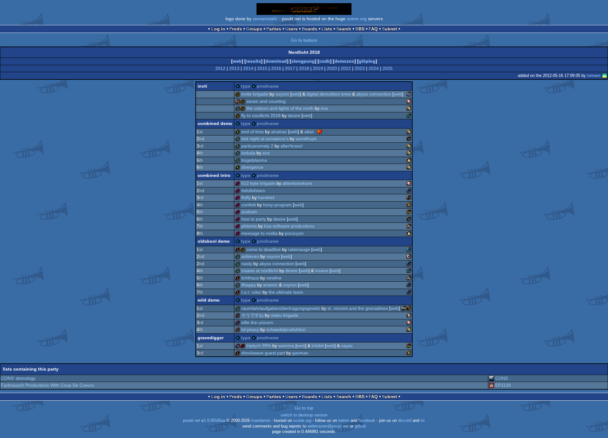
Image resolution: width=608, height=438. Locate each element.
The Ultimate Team (286, 292)
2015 (262, 68)
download (276, 61)
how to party (253, 219)
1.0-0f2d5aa (214, 420)
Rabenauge (299, 249)
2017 (290, 68)
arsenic (270, 284)
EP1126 (503, 385)
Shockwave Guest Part (263, 352)
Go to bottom (304, 40)
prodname (268, 86)
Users (291, 28)
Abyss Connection (373, 94)
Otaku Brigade (284, 315)
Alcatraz (279, 131)
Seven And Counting (266, 101)
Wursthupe (306, 138)
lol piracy (250, 329)
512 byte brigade (258, 183)
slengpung (303, 61)
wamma (286, 345)
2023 (360, 68)
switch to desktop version (304, 415)
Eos (324, 108)
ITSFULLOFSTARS (253, 190)
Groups (254, 28)
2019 (318, 68)
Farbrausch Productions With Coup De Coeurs (47, 385)
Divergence (252, 167)
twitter (343, 420)
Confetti (248, 204)
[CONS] (491, 378)
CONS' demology (18, 378)
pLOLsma (249, 225)
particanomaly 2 (257, 145)
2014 (248, 68)
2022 (346, 68)
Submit (389, 28)
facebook (366, 420)
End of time (252, 131)
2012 (220, 68)
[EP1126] (491, 385)
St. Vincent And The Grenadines (357, 308)
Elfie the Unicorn (257, 322)
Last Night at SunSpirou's (264, 138)
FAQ (373, 28)
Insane (321, 270)
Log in (218, 28)
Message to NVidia (259, 233)
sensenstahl (265, 18)
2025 (388, 68)
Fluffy (246, 197)
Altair (309, 131)
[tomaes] (604, 75)
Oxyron (282, 94)
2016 (276, 68)
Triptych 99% (258, 345)
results (253, 61)
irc (423, 420)
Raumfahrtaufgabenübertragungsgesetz (280, 308)
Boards (309, 28)
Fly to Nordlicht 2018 (261, 115)
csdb (324, 61)
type (245, 86)
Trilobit (318, 345)
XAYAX (347, 345)
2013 (234, 68)
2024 (374, 68)
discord (404, 420)
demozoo (344, 61)
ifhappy (248, 284)
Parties (273, 28)
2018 (304, 68)
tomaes (594, 75)
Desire (294, 115)
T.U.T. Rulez (251, 292)
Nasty (246, 263)
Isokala (248, 152)
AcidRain (249, 211)
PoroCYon (294, 233)
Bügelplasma (254, 160)
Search (343, 28)
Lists (326, 28)
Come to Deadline (263, 249)
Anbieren (250, 256)
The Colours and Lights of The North (280, 108)
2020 (332, 68)
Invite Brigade (254, 94)
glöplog (367, 61)
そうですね (252, 315)
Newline (274, 277)
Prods (235, 28)
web (237, 61)
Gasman (300, 352)
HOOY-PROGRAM (277, 204)
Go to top (304, 407)
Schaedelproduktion (286, 329)
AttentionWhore (297, 183)
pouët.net (191, 420)
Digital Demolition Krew (329, 94)
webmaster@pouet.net (328, 426)
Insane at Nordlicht (259, 270)
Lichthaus (250, 277)
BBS (359, 28)
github (360, 426)
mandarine (260, 420)
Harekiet (266, 197)
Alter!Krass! (292, 145)
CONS (501, 378)
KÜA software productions (289, 225)
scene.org (357, 18)
